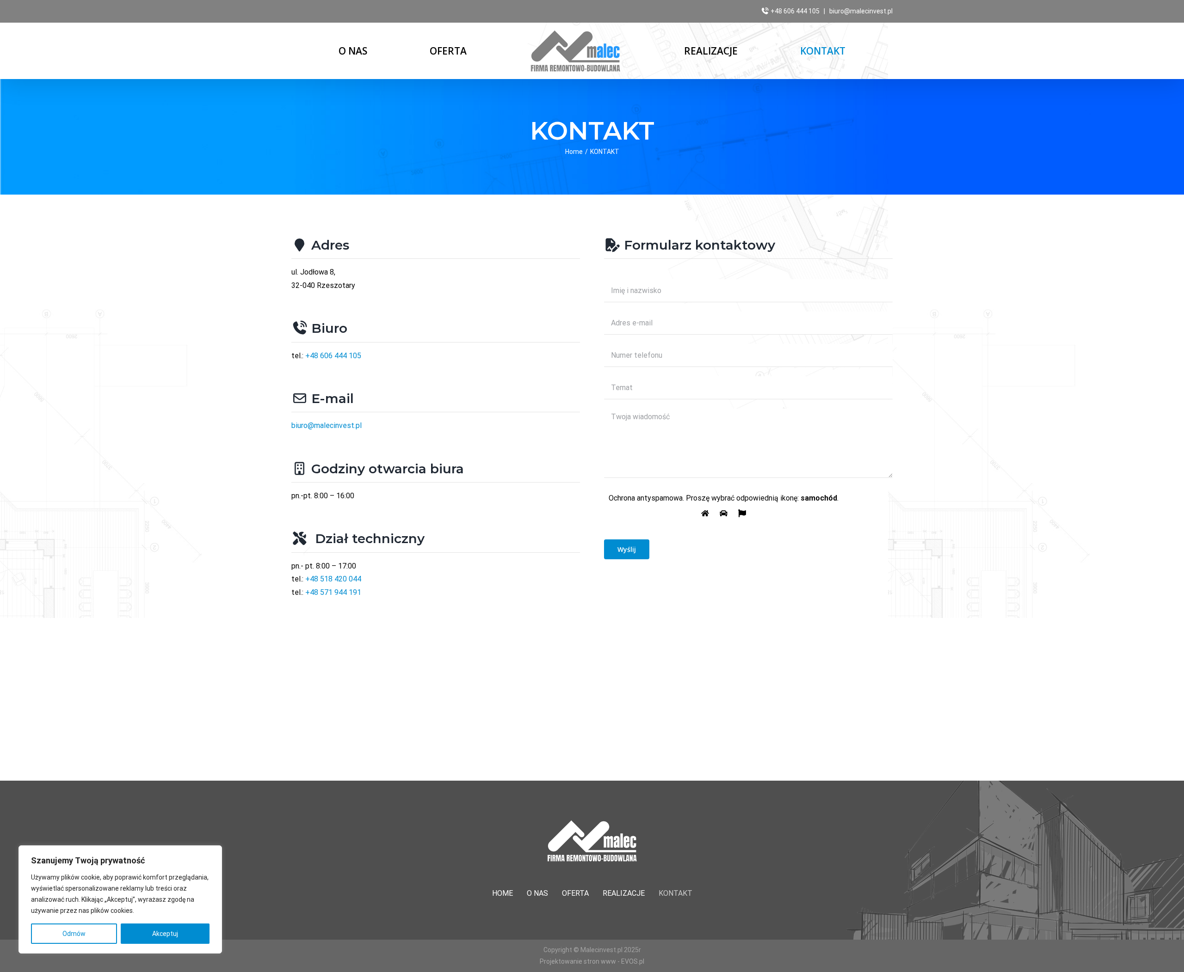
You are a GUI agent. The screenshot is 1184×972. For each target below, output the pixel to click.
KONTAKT (675, 893)
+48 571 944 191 (333, 592)
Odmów (74, 933)
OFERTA (575, 893)
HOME (502, 893)
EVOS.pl (632, 961)
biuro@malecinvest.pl (861, 11)
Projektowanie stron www (578, 961)
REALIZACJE (624, 893)
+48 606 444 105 (795, 11)
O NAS (537, 893)
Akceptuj (165, 933)
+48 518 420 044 (333, 579)
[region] (120, 899)
